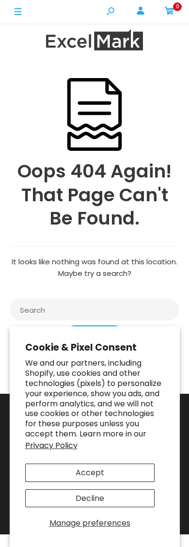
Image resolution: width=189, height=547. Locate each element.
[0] (169, 12)
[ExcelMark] (94, 41)
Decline (90, 498)
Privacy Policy (51, 445)
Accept (90, 472)
